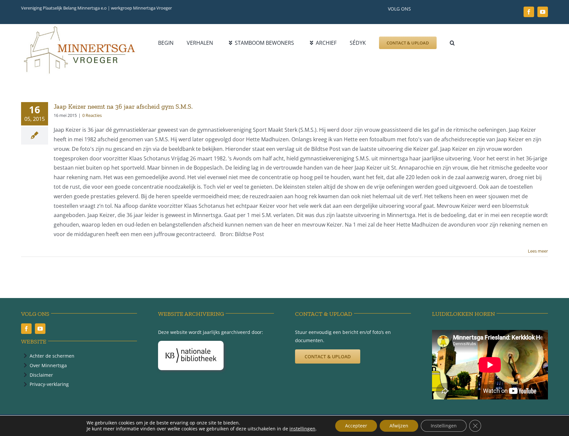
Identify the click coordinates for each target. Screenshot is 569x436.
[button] (452, 42)
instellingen (302, 429)
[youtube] (542, 12)
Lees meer (538, 251)
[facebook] (529, 12)
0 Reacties (92, 115)
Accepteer (356, 425)
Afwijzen (399, 425)
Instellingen (444, 425)
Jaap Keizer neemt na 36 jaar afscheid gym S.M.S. (123, 106)
